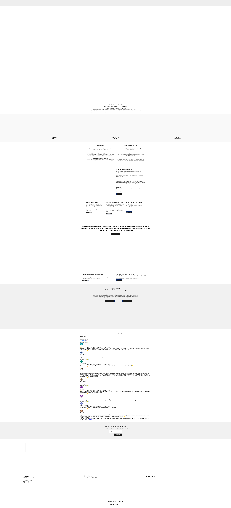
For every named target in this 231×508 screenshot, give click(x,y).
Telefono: (25, 483)
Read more (90, 419)
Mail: (24, 482)
